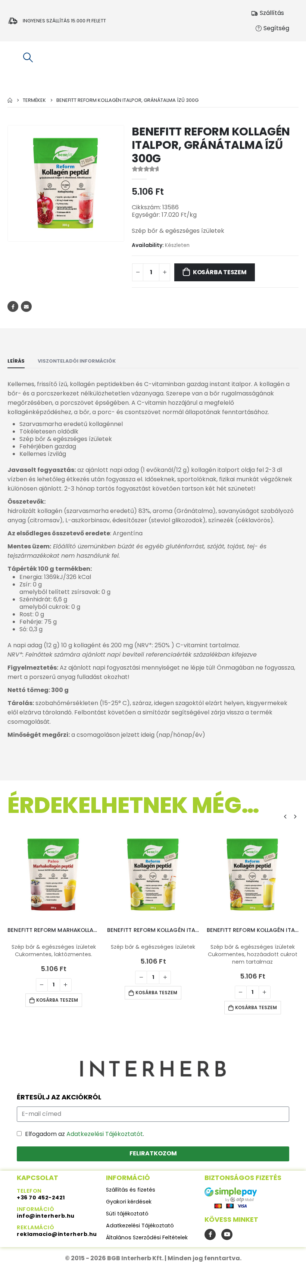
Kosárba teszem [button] (57, 1000)
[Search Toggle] (28, 57)
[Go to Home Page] (9, 100)
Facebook (12, 306)
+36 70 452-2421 (41, 1197)
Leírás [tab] (16, 360)
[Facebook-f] (210, 1234)
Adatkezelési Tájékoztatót (104, 1134)
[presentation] (285, 816)
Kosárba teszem (220, 272)
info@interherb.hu (46, 1216)
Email (26, 306)
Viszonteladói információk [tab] (77, 360)
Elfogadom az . (84, 1134)
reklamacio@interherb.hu (57, 1234)
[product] (53, 875)
